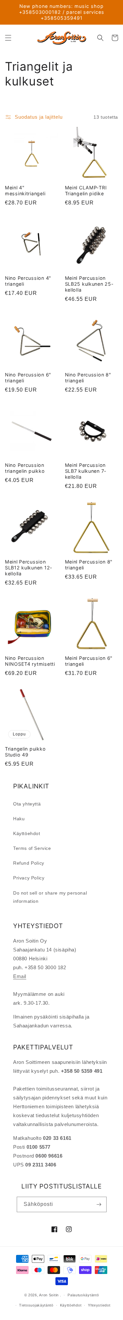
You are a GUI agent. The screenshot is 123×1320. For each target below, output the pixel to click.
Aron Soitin (49, 1295)
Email (19, 976)
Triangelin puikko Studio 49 (25, 751)
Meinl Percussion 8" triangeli (89, 564)
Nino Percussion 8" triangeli (88, 377)
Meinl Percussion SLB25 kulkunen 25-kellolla (89, 284)
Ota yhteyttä (27, 803)
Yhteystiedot (99, 1305)
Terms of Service (32, 848)
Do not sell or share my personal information (50, 897)
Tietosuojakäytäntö (36, 1305)
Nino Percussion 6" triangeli (28, 377)
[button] (8, 38)
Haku (19, 818)
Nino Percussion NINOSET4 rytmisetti (30, 661)
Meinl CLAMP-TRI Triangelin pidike (86, 190)
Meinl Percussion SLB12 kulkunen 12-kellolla (28, 567)
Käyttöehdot (26, 833)
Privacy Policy (28, 877)
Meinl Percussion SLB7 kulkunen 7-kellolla (86, 471)
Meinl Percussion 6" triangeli (89, 661)
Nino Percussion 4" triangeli (28, 281)
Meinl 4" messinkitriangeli (25, 190)
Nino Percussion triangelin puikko (25, 468)
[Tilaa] (99, 1204)
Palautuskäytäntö (83, 1295)
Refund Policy (28, 863)
